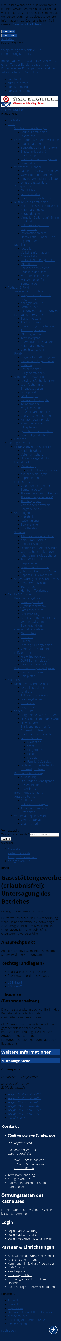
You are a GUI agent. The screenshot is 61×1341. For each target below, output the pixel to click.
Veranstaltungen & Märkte (31, 816)
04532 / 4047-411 (24, 1110)
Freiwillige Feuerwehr (35, 656)
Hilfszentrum (22, 653)
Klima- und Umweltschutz (31, 377)
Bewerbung (28, 789)
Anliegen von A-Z (32, 303)
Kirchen (26, 641)
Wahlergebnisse (31, 699)
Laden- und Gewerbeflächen (40, 171)
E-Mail (16, 1118)
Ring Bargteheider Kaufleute (39, 179)
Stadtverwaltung (31, 322)
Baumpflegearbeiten (34, 435)
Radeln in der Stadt (33, 272)
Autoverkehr (29, 256)
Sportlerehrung (31, 528)
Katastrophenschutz (34, 664)
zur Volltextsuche (19, 91)
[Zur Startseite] (29, 106)
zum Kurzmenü (18, 87)
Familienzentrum (32, 610)
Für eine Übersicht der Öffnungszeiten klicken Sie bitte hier (26, 1212)
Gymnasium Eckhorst (35, 567)
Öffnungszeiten (31, 334)
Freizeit (32, 757)
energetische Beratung (36, 416)
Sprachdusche (30, 213)
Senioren (27, 637)
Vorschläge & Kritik (33, 349)
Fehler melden (17, 1324)
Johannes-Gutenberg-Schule (39, 571)
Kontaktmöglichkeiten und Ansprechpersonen (38, 328)
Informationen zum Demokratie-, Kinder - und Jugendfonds (38, 237)
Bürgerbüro (35, 750)
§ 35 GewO (15, 986)
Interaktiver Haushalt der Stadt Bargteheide (37, 344)
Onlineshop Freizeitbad (42, 470)
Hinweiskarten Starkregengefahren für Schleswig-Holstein (36, 726)
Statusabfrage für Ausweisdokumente (32, 1287)
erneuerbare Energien (35, 412)
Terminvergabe (31, 338)
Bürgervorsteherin (33, 373)
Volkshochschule (32, 454)
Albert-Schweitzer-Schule (37, 536)
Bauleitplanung (31, 144)
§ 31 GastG (15, 982)
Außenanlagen (30, 520)
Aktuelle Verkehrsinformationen (36, 250)
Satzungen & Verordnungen (39, 311)
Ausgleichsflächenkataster (38, 381)
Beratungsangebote (27, 598)
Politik (18, 353)
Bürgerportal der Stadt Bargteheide (36, 297)
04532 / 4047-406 (24, 1094)
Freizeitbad (21, 462)
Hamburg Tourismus (34, 590)
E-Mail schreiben (29, 1164)
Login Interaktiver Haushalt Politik (30, 1238)
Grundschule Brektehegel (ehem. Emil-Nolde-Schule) (38, 553)
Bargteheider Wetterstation (39, 715)
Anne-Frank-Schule (33, 540)
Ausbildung (28, 777)
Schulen (19, 532)
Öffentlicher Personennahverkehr (35, 266)
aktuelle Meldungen (34, 474)
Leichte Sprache (12, 110)
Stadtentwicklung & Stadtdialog (33, 153)
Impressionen (30, 478)
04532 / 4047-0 (29, 1160)
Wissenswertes (30, 194)
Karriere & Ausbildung (28, 773)
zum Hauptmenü (19, 83)
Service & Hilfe (23, 711)
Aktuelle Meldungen (34, 688)
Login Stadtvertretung (22, 1235)
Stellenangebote (31, 785)
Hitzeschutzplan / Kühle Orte (40, 719)
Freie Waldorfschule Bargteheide (34, 561)
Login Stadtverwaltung (22, 1231)
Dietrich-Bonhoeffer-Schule (39, 548)
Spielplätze (28, 676)
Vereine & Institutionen (36, 649)
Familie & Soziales (19, 594)
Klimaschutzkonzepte (35, 400)
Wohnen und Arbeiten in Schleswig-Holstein (37, 767)
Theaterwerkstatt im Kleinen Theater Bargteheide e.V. (39, 495)
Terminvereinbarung (21, 1175)
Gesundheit (28, 633)
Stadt (11, 124)
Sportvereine (29, 524)
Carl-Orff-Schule (31, 544)
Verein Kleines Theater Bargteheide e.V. (35, 487)
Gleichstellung (30, 614)
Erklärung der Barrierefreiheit (27, 1320)
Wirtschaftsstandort (34, 182)
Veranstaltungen (32, 820)
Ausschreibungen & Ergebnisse (34, 810)
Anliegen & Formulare (28, 291)
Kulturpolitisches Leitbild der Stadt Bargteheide (39, 208)
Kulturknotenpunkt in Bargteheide (35, 227)
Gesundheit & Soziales (29, 629)
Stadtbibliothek (31, 451)
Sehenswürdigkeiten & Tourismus (36, 579)
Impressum (15, 1308)
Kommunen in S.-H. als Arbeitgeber (31, 1263)
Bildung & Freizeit (19, 443)
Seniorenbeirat (31, 369)
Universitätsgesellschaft (36, 458)
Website (24, 1168)
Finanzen (20, 439)
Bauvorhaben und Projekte (39, 147)
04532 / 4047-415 (24, 1114)
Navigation (34, 742)
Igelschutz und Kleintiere (37, 431)
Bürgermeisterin (31, 318)
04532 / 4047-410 (24, 1106)
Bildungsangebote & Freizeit (32, 447)
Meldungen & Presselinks (31, 684)
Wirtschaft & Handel (27, 167)
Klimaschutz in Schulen (36, 419)
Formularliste (29, 307)
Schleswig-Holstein (20, 1275)
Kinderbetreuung (32, 672)
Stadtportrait (22, 186)
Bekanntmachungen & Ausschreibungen (29, 794)
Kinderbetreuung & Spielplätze (34, 668)
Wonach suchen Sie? (15, 834)
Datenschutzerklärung (27, 24)
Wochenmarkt (30, 824)
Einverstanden (9, 35)
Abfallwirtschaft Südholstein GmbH (31, 1256)
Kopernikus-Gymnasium (36, 575)
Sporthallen (28, 517)
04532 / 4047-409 (24, 1102)
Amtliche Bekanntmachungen (34, 693)
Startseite (14, 120)
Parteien (26, 365)
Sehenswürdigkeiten (34, 583)
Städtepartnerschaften (36, 198)
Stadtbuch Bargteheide (36, 734)
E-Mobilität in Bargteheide (38, 260)
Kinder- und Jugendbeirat (37, 361)
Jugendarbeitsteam (33, 606)
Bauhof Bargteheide (34, 132)
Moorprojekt (29, 392)
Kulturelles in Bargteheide (31, 202)
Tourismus (28, 586)
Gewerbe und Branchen (37, 175)
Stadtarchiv (28, 136)
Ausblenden (8, 31)
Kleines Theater (24, 482)
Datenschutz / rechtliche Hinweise (30, 1312)
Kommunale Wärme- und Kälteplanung (37, 425)
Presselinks (28, 703)
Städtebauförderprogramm (39, 159)
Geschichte (28, 190)
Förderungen (29, 396)
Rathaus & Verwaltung (29, 315)
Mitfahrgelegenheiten (35, 276)
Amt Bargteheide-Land (23, 1260)
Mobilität (20, 245)
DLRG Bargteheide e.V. (35, 660)
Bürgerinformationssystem (38, 357)
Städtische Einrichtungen (30, 128)
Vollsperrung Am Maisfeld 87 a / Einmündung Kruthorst (22, 52)
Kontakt (13, 1304)
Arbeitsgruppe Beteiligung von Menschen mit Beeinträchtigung (38, 621)
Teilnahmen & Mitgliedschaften (32, 406)
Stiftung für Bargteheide (36, 645)
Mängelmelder (17, 1316)
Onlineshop (28, 466)
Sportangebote (24, 513)
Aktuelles (14, 680)
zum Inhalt (15, 79)
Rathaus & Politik (19, 287)
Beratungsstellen (32, 602)
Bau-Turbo (28, 163)
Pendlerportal (17, 1271)
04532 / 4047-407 (24, 1098)
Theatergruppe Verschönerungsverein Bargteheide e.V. (35, 505)
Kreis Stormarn (18, 1267)
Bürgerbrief (28, 707)
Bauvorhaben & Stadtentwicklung (36, 140)
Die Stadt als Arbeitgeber (37, 781)
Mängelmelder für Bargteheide (32, 281)
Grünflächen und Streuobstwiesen (32, 386)
